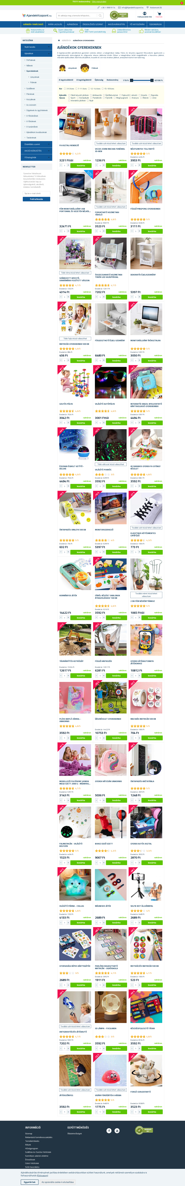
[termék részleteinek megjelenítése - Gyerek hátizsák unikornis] (110, 760)
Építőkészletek (111, 95)
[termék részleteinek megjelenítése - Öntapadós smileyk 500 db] (75, 508)
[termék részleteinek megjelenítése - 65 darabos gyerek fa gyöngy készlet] (146, 445)
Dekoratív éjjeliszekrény (143, 275)
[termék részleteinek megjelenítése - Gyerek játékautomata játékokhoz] (146, 639)
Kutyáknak (30, 99)
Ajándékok (72, 24)
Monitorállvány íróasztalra (146, 340)
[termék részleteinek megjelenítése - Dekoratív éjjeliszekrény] (146, 253)
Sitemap (28, 1133)
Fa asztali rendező (69, 145)
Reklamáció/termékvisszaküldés (38, 1137)
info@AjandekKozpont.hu (132, 7)
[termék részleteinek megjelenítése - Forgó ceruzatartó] (146, 1070)
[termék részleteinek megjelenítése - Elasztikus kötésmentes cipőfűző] (146, 508)
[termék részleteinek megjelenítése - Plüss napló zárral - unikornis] (75, 697)
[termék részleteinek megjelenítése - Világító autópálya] (110, 382)
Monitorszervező (104, 530)
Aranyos (135, 97)
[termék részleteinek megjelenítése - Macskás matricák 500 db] (146, 697)
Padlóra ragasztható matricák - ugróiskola (106, 967)
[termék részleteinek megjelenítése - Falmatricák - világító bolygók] (75, 822)
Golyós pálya (66, 404)
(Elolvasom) (42, 1175)
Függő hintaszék (103, 661)
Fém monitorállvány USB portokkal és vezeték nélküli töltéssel (74, 210)
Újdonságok (155, 24)
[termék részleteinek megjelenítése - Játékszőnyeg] (75, 1070)
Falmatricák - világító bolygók (70, 845)
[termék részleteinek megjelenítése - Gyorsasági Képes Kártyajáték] (75, 944)
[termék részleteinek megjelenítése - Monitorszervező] (110, 508)
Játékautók (97, 95)
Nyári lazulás (55, 24)
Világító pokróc (103, 470)
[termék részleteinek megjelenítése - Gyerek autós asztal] (146, 822)
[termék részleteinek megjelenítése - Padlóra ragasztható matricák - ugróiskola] (110, 944)
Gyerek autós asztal (141, 844)
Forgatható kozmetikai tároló (107, 213)
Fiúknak (33, 82)
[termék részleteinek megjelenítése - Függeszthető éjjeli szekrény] (110, 319)
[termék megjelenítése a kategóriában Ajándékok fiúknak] (85, 68)
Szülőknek (30, 88)
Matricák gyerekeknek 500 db (74, 344)
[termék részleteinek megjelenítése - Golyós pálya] (75, 382)
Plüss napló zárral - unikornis (70, 720)
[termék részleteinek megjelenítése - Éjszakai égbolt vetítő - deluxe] (75, 445)
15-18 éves (109, 88)
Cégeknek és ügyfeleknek (37, 110)
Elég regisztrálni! (99, 1)
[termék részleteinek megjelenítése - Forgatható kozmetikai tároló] (110, 187)
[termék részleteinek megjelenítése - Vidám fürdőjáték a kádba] (110, 1070)
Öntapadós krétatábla (142, 781)
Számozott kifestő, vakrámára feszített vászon (74, 279)
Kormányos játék (68, 595)
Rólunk (28, 1144)
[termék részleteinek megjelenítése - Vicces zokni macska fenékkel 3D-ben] (110, 124)
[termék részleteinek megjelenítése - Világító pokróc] (110, 445)
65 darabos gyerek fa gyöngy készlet (146, 467)
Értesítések (30, 1159)
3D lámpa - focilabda (105, 1028)
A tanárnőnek (32, 126)
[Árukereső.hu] (119, 19)
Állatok (146, 97)
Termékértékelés (32, 1141)
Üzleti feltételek (32, 1163)
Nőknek (29, 65)
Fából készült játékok (80, 95)
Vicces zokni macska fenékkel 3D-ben (110, 150)
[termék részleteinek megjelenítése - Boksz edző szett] (110, 822)
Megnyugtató (122, 97)
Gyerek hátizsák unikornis (108, 781)
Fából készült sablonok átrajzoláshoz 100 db (107, 596)
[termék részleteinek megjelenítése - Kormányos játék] (75, 574)
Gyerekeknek (32, 70)
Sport (73, 97)
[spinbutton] (65, 165)
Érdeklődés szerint (93, 24)
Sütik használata (32, 1166)
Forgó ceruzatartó (141, 1092)
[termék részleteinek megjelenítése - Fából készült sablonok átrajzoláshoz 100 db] (110, 574)
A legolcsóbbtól (66, 79)
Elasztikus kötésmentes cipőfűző (143, 534)
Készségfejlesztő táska (143, 1028)
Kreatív (144, 95)
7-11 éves (82, 88)
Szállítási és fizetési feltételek (38, 1152)
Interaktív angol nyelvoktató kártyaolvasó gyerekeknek (146, 405)
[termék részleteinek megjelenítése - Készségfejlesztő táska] (146, 1007)
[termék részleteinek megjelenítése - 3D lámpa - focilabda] (110, 1007)
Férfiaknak (30, 60)
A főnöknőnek (32, 115)
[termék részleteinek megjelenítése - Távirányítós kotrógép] (75, 639)
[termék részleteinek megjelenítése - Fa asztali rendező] (75, 124)
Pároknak (30, 93)
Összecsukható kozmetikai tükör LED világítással (108, 276)
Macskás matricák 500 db (143, 719)
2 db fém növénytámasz (143, 601)
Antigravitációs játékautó (73, 1032)
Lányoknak (34, 76)
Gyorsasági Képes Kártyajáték (74, 966)
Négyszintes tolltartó (142, 149)
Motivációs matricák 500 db (145, 966)
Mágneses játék (103, 906)
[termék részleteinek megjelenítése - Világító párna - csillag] (75, 884)
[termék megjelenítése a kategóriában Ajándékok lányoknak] (62, 68)
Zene (154, 97)
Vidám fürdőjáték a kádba (108, 1095)
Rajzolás (154, 95)
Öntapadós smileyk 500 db (72, 530)
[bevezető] (59, 40)
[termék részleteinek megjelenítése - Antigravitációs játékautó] (75, 1007)
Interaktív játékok (78, 100)
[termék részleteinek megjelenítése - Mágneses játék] (110, 884)
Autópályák (84, 97)
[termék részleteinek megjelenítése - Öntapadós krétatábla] (146, 760)
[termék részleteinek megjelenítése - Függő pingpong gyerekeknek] (146, 187)
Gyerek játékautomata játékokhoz (142, 662)
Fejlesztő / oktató (129, 95)
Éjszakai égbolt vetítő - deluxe (71, 467)
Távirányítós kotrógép (71, 661)
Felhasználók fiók (145, 16)
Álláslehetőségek (74, 1133)
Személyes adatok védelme (36, 1155)
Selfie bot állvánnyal (142, 906)
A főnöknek (31, 121)
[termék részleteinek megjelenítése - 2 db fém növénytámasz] (146, 574)
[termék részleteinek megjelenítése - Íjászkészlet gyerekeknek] (110, 697)
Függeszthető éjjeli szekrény (110, 340)
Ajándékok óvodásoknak (36, 132)
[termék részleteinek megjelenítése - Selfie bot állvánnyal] (146, 884)
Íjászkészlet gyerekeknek (108, 719)
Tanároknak (31, 137)
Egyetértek (29, 1182)
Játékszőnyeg (66, 1095)
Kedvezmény (112, 79)
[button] (68, 165)
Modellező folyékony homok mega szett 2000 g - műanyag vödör (74, 782)
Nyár (91, 100)
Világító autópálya (105, 404)
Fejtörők (108, 97)
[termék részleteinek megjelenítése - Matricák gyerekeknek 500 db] (75, 319)
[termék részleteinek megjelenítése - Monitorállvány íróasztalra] (146, 319)
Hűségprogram (31, 1148)
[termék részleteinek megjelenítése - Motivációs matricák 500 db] (146, 944)
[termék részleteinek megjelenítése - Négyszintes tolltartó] (146, 124)
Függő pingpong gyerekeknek (145, 209)
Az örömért (31, 104)
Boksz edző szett (104, 844)
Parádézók (97, 97)
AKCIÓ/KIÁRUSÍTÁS (116, 24)
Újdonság (99, 79)
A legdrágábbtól (84, 79)
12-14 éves (95, 88)
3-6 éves (70, 88)
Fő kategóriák (137, 24)
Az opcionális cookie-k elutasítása (58, 1182)
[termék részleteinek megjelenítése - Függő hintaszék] (110, 639)
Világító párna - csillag (71, 906)
